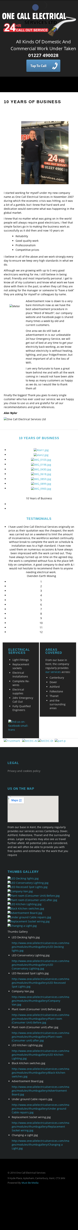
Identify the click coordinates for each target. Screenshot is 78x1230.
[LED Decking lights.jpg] (23, 878)
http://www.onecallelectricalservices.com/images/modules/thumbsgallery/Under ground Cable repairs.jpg (40, 1108)
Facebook (35, 7)
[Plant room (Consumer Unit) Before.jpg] (34, 895)
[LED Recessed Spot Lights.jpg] (28, 887)
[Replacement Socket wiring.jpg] (29, 921)
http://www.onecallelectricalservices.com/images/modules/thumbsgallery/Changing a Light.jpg (40, 1144)
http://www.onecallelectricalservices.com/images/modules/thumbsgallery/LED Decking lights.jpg (40, 946)
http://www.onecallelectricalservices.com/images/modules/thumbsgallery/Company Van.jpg (40, 1000)
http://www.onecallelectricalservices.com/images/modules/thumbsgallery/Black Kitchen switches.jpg (40, 1072)
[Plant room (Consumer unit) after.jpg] (32, 899)
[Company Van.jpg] (20, 891)
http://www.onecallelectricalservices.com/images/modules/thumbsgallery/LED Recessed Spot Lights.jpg (40, 982)
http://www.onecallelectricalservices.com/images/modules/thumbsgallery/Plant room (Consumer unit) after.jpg (40, 1036)
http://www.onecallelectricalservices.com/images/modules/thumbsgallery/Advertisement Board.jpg (40, 1090)
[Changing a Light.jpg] (22, 925)
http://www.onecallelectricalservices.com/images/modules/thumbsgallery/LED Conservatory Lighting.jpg (40, 964)
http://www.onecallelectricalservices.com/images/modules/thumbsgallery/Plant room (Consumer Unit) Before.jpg (40, 1018)
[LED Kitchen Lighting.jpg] (24, 904)
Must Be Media (30, 1182)
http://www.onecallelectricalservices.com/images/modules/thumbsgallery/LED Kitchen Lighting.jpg (40, 1054)
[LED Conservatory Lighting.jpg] (28, 882)
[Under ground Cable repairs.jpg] (29, 917)
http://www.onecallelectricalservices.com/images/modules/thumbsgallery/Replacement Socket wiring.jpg (40, 1126)
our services (53, 672)
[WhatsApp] (43, 5)
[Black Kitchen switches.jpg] (26, 908)
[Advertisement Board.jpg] (25, 912)
